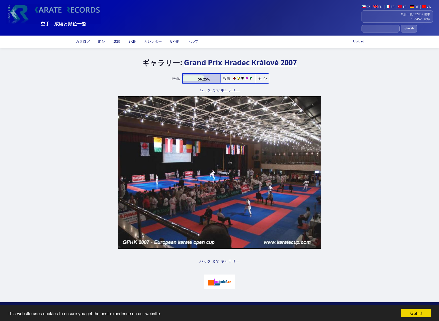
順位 (101, 41)
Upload (358, 41)
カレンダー (152, 41)
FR (392, 6)
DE (416, 6)
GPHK (174, 41)
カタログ (82, 41)
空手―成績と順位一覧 (63, 24)
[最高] (247, 78)
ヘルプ (192, 41)
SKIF (132, 41)
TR (404, 6)
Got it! (416, 313)
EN (380, 6)
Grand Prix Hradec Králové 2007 (240, 62)
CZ (368, 6)
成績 (116, 41)
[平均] (239, 78)
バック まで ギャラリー (219, 89)
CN (428, 6)
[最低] (234, 78)
